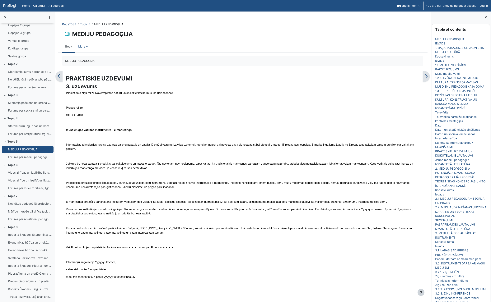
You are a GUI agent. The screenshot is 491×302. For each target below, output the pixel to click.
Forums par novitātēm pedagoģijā (30, 219)
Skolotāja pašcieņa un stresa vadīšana (30, 103)
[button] (409, 5)
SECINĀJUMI (443, 147)
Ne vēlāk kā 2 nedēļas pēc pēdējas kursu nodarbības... (30, 79)
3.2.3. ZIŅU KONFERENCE (452, 293)
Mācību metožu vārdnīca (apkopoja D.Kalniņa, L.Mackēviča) (30, 211)
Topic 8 (12, 227)
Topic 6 (12, 165)
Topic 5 (12, 141)
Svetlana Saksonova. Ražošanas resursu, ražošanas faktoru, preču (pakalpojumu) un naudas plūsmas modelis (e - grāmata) (30, 258)
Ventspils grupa (18, 41)
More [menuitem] (81, 46)
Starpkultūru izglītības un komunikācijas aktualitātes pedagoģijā (30, 126)
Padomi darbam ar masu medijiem (458, 259)
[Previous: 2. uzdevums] (59, 76)
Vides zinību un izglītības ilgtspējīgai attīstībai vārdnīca (30, 180)
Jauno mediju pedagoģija (452, 160)
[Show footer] (421, 292)
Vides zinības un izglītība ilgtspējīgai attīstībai (30, 172)
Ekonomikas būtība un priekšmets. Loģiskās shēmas (30, 242)
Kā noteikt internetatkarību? (454, 142)
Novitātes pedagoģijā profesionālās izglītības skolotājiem (30, 203)
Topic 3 (12, 95)
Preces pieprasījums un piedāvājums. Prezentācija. (30, 281)
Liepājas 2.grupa (19, 25)
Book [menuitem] (68, 46)
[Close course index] (5, 17)
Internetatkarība (446, 138)
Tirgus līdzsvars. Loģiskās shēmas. (30, 297)
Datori (439, 125)
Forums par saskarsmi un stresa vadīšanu (30, 110)
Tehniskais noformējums (451, 280)
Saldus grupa (17, 56)
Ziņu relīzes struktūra (449, 276)
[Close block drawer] (485, 17)
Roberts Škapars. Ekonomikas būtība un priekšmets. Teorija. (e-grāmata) (30, 234)
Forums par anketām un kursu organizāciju (30, 87)
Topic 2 (12, 64)
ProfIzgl (9, 5)
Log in (484, 5)
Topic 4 (12, 118)
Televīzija (441, 112)
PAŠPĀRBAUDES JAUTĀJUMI (455, 224)
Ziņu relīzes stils (446, 285)
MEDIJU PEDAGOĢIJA (22, 149)
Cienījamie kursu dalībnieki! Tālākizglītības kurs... (30, 72)
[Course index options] (49, 17)
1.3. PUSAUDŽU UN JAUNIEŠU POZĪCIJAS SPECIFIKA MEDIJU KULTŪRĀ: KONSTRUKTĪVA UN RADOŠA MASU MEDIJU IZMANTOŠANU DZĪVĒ (456, 99)
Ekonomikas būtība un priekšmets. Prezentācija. (30, 250)
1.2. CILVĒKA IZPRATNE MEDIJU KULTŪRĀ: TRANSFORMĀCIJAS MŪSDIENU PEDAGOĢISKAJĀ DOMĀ (459, 82)
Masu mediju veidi (447, 74)
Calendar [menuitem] (39, 5)
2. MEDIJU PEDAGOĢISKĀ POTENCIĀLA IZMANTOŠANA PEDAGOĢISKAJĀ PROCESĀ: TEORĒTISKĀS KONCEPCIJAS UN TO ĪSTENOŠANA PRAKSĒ (460, 177)
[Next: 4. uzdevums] (426, 76)
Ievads (439, 60)
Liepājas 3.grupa (19, 33)
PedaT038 (69, 24)
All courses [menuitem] (56, 5)
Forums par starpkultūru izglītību (30, 134)
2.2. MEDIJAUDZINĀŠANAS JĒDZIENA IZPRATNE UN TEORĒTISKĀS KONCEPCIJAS (460, 211)
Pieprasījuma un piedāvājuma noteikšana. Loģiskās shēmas (30, 273)
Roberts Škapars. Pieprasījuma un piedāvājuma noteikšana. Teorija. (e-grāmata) (30, 266)
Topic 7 (12, 196)
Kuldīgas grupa (18, 48)
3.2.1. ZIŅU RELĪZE (447, 272)
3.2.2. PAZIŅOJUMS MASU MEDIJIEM (460, 289)
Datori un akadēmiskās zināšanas (457, 129)
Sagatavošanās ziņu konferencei (457, 298)
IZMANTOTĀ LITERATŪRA (452, 164)
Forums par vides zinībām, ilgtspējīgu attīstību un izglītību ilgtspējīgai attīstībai (30, 188)
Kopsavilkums (444, 56)
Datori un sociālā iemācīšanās (455, 134)
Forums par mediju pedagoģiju (28, 157)
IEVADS (440, 43)
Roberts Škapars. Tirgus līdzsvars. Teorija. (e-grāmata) (30, 289)
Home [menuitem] (26, 5)
